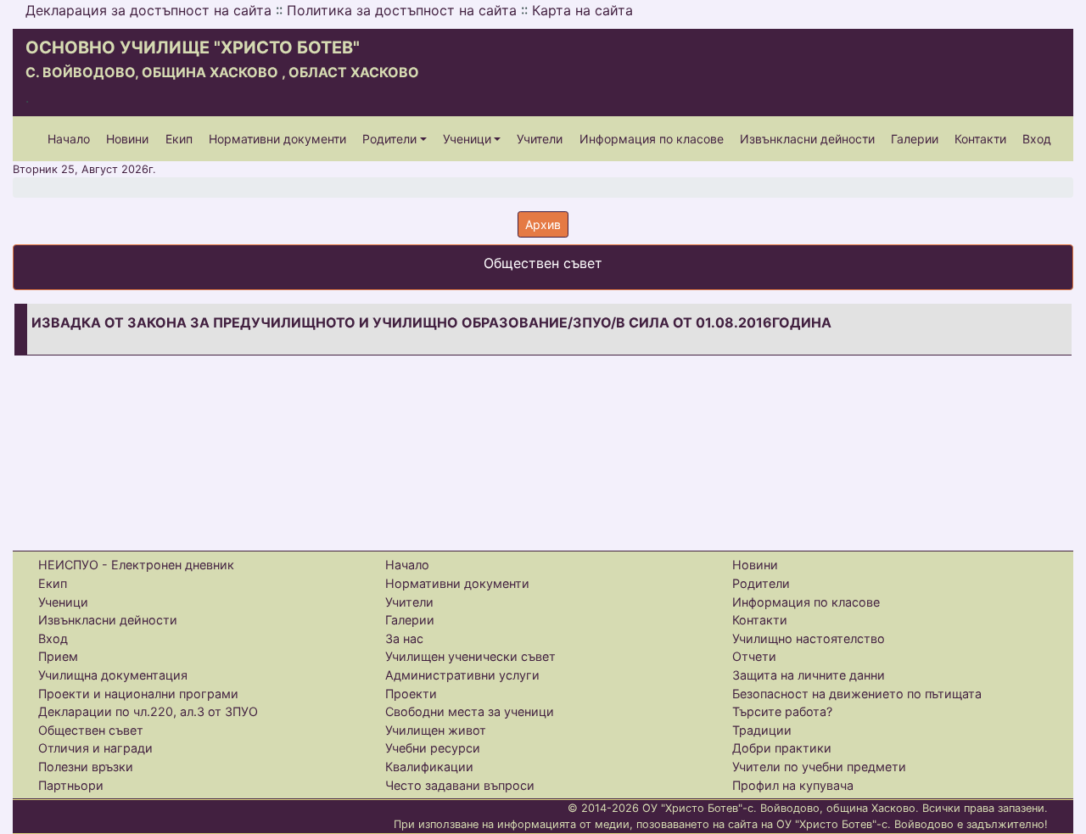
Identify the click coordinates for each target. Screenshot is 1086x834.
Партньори (71, 785)
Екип (179, 139)
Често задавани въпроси (460, 785)
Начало (69, 139)
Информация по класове (651, 139)
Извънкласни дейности (807, 139)
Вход (1036, 139)
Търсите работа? (782, 711)
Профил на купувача (793, 785)
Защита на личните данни (808, 675)
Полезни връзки (85, 766)
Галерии (914, 139)
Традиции (762, 730)
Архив (543, 224)
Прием (58, 656)
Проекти (411, 693)
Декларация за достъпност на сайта (148, 10)
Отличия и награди (95, 748)
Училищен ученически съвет (470, 656)
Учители (540, 139)
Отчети (754, 656)
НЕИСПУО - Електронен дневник (136, 564)
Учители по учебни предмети (819, 766)
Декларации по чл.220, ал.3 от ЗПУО (148, 711)
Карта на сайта (582, 10)
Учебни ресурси (432, 748)
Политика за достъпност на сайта (402, 10)
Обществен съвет (90, 730)
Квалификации (429, 766)
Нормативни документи (277, 139)
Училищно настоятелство (808, 638)
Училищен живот (435, 730)
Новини (127, 139)
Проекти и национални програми (138, 693)
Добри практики (781, 748)
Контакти (980, 139)
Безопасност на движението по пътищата (857, 693)
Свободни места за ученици (469, 711)
